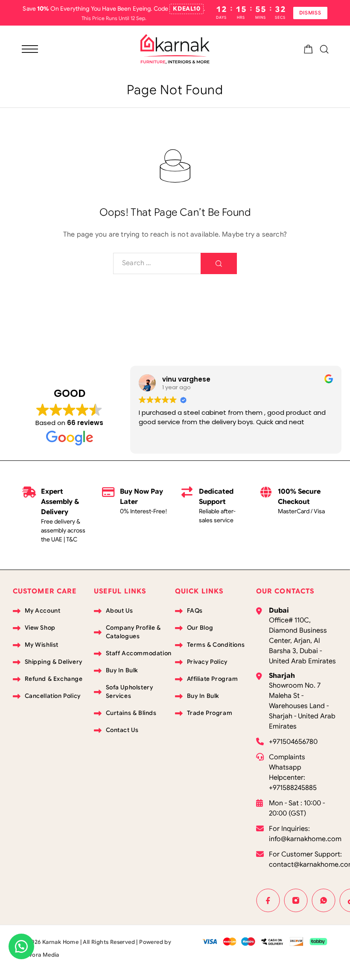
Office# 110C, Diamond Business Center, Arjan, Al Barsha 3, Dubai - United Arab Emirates (302, 640)
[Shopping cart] (308, 50)
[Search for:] (157, 263)
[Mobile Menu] (30, 49)
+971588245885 (293, 788)
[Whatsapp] (324, 900)
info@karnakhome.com (305, 839)
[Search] (324, 49)
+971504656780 (293, 742)
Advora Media (40, 954)
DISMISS (310, 12)
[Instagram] (296, 900)
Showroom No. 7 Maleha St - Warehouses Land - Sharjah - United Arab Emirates (302, 706)
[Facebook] (268, 900)
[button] (21, 946)
